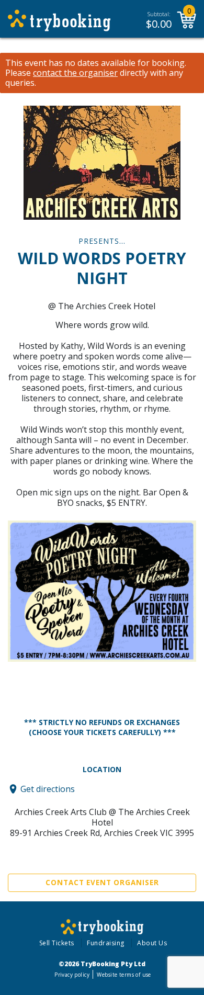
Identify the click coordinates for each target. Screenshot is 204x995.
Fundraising (105, 943)
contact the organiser (75, 73)
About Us (152, 943)
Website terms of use (124, 974)
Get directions (47, 789)
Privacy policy (71, 974)
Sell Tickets (56, 943)
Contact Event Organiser (102, 882)
